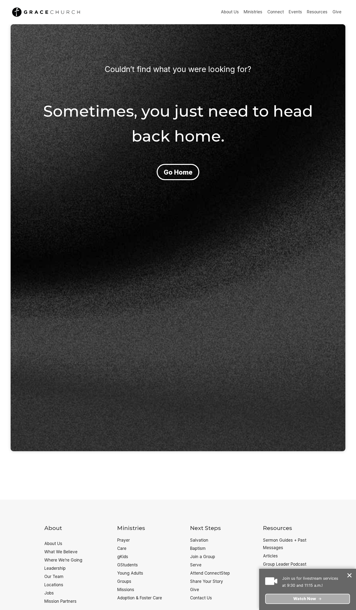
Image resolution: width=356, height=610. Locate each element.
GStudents (127, 564)
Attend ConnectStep (210, 573)
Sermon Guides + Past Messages (284, 544)
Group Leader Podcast (284, 564)
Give (337, 11)
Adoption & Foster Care (139, 597)
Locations (53, 584)
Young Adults (130, 573)
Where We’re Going (63, 560)
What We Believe (60, 551)
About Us (230, 11)
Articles (270, 556)
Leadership (55, 568)
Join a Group (202, 556)
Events (295, 11)
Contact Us (201, 597)
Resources (317, 11)
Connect (275, 11)
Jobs (49, 593)
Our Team (53, 576)
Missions (125, 589)
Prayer (123, 540)
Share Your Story (206, 581)
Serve (195, 564)
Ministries (253, 11)
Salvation (199, 540)
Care (121, 548)
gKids (122, 556)
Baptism (198, 548)
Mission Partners (60, 601)
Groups (124, 581)
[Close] (350, 575)
